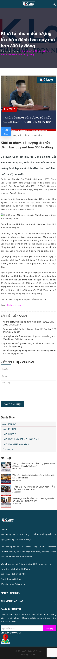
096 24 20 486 (19, 574)
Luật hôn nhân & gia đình (15, 444)
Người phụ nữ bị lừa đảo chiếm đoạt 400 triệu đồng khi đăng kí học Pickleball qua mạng (29, 338)
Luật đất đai (8, 429)
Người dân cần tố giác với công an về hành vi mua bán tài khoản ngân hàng (28, 345)
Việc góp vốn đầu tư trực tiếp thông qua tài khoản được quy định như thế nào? (33, 464)
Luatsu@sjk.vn (14, 579)
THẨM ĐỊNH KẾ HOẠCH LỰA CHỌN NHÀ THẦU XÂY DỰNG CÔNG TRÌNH (33, 488)
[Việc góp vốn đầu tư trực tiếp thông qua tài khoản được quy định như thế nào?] (6, 467)
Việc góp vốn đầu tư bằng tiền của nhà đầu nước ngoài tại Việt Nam (33, 476)
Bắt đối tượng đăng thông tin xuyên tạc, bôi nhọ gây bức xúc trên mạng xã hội (29, 352)
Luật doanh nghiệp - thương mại (20, 439)
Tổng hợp (7, 449)
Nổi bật (6, 458)
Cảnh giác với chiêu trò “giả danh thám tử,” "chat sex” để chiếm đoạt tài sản (29, 330)
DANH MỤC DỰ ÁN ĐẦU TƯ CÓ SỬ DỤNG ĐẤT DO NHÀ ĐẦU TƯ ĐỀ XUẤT (33, 500)
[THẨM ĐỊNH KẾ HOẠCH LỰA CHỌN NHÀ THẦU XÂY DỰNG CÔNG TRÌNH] (6, 490)
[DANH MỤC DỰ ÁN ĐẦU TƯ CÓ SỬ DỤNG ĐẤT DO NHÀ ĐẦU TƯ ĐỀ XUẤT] (6, 502)
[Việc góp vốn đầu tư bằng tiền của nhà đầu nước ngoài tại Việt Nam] (6, 479)
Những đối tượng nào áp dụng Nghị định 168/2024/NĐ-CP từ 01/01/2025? (29, 323)
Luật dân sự (8, 424)
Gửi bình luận (13, 404)
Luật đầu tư (8, 434)
